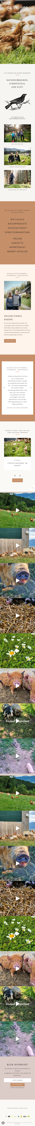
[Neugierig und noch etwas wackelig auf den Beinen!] (17, 615)
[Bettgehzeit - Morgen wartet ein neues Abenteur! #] (17, 756)
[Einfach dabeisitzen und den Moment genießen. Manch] (17, 580)
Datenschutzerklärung (17, 1087)
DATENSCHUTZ (18, 1122)
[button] (2, 2)
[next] (30, 388)
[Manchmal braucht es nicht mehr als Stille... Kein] (17, 650)
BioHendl (17, 460)
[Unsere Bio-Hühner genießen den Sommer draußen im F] (17, 510)
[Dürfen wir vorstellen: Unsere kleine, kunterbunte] (17, 685)
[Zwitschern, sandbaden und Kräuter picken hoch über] (17, 545)
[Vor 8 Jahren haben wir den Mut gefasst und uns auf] (17, 720)
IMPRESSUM (10, 1122)
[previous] (4, 388)
